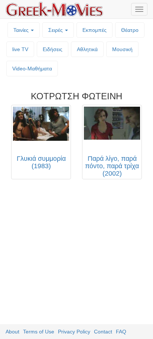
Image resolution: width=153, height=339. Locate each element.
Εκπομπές (94, 30)
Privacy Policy (74, 332)
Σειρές (56, 30)
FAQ (121, 332)
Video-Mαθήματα (32, 69)
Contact (103, 332)
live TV (20, 49)
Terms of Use (38, 332)
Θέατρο (130, 30)
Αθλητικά (87, 49)
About (12, 332)
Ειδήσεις (52, 49)
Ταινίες (21, 30)
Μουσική (122, 49)
